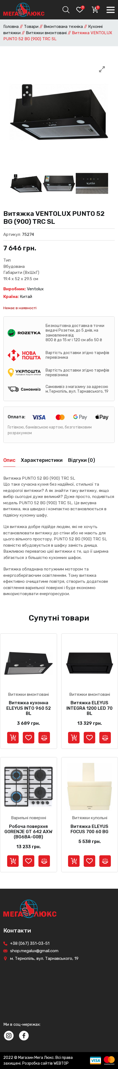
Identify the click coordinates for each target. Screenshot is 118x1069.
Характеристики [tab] (42, 460)
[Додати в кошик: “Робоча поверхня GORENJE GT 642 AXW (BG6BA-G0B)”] (13, 861)
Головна (11, 26)
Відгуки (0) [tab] (81, 460)
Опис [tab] (9, 460)
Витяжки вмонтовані (46, 32)
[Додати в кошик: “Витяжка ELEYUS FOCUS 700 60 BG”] (74, 861)
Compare (44, 737)
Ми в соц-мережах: (22, 1024)
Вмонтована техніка (63, 26)
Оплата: (16, 416)
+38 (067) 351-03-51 (29, 943)
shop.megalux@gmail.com (34, 950)
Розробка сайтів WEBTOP (45, 1063)
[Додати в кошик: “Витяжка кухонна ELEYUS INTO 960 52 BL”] (13, 737)
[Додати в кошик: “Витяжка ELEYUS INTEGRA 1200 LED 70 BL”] (74, 737)
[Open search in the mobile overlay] (65, 9)
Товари (31, 26)
